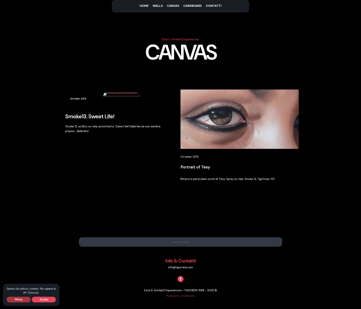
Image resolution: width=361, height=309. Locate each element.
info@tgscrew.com (180, 267)
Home (144, 6)
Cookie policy (188, 295)
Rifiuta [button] (18, 299)
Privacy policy (173, 295)
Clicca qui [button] (33, 292)
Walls (158, 6)
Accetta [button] (44, 299)
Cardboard (192, 6)
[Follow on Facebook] (180, 279)
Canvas (173, 6)
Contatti (213, 6)
